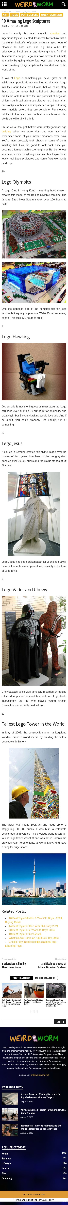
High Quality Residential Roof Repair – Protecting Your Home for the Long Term (11, 1003)
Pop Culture (29, 14)
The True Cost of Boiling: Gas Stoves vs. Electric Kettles (33, 1002)
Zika (6, 26)
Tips (4, 1173)
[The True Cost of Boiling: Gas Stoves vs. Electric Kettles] (34, 990)
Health (5, 1168)
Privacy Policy (46, 1199)
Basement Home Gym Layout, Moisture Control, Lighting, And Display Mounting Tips (56, 1003)
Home (4, 11)
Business (6, 1158)
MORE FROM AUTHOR (45, 977)
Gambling (7, 1178)
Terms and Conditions (25, 1199)
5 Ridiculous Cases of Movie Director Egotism (52, 965)
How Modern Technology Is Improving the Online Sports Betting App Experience (40, 1127)
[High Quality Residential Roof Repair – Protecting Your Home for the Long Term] (12, 990)
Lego (17, 78)
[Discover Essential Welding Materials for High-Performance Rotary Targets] (10, 1099)
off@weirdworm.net (40, 1075)
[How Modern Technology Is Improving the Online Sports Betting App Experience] (10, 1130)
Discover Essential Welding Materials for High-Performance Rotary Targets (40, 1096)
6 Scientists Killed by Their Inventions (14, 965)
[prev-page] (32, 1011)
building (6, 131)
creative (55, 33)
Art (10, 11)
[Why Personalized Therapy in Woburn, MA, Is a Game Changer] (10, 1114)
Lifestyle (6, 1163)
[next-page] (36, 1011)
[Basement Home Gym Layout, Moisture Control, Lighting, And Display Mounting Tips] (56, 990)
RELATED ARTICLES (21, 977)
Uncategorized (51, 14)
